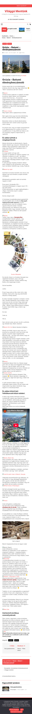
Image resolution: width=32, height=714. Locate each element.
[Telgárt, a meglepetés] (19, 30)
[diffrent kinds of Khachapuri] (10, 485)
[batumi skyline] (7, 373)
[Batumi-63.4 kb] (7, 327)
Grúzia (9, 44)
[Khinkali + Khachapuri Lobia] (10, 576)
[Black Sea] (5, 609)
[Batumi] (4, 93)
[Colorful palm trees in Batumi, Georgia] (13, 474)
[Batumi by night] (7, 169)
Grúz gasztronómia (16, 687)
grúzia (16, 640)
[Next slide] (30, 5)
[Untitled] (5, 151)
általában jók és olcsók (9, 507)
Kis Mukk (6, 52)
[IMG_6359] (5, 558)
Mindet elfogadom (14, 709)
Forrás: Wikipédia (16, 274)
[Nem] (30, 707)
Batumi (4, 44)
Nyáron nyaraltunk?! (22, 5)
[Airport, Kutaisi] (7, 111)
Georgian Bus (18, 217)
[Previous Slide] (28, 5)
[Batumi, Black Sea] (8, 458)
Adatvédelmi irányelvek (16, 711)
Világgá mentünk (16, 11)
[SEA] (4, 631)
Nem (22, 709)
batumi (11, 640)
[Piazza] (4, 500)
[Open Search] (27, 24)
